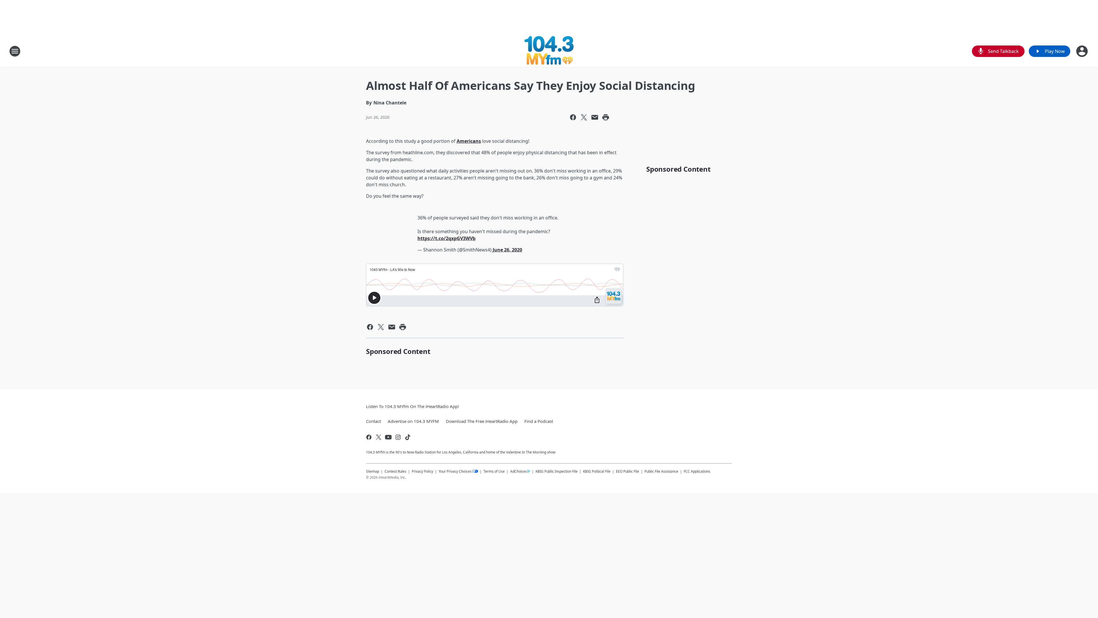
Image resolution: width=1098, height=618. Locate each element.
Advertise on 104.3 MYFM (413, 421)
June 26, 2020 (507, 250)
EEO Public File (627, 471)
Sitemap (372, 471)
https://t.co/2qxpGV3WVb (446, 238)
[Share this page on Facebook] (573, 117)
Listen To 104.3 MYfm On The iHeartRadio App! (412, 406)
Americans (469, 141)
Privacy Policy (422, 471)
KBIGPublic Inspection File (557, 471)
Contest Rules (395, 471)
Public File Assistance (661, 471)
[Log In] (1082, 51)
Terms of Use (494, 471)
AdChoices (518, 471)
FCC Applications (697, 471)
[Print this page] (606, 117)
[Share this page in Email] (595, 117)
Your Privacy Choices (455, 471)
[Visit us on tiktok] (407, 437)
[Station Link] (549, 51)
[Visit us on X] (378, 437)
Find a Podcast (538, 421)
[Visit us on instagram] (398, 437)
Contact (373, 421)
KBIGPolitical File (596, 471)
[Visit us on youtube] (388, 437)
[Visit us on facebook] (368, 437)
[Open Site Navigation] (15, 51)
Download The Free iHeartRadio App (482, 421)
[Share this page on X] (584, 117)
